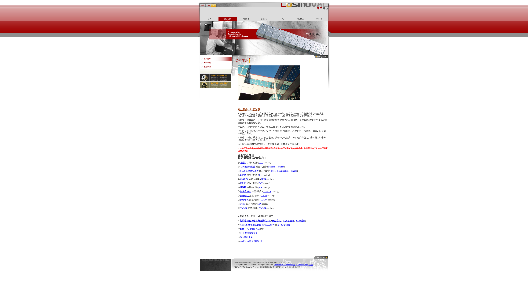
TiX (260, 187)
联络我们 (207, 67)
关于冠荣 (227, 19)
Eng (208, 5)
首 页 (209, 19)
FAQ (282, 19)
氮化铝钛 (244, 195)
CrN (261, 183)
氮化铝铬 (244, 200)
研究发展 (207, 63)
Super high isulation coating (284, 171)
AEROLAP (245, 225)
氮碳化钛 (244, 179)
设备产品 (264, 19)
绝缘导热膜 (253, 171)
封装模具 (289, 220)
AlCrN (264, 200)
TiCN (263, 179)
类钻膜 (243, 162)
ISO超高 (244, 171)
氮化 (242, 191)
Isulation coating (276, 167)
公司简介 (207, 59)
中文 (202, 5)
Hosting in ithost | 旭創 (304, 265)
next (324, 57)
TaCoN (243, 208)
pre (318, 57)
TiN (260, 175)
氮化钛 (243, 175)
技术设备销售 (283, 225)
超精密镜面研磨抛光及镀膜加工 (255, 220)
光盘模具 (276, 220)
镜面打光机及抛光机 (250, 229)
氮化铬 (243, 183)
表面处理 (246, 19)
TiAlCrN (267, 191)
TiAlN (264, 195)
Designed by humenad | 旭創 (284, 265)
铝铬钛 (247, 191)
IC (284, 220)
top (321, 257)
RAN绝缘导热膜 (247, 167)
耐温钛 (243, 187)
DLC (261, 162)
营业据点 (300, 19)
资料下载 (319, 19)
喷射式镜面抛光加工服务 (262, 225)
